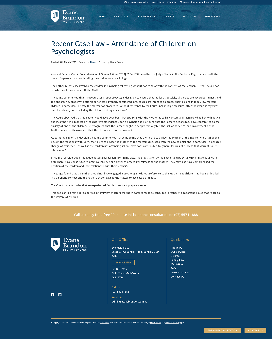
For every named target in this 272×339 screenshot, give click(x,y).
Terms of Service (172, 322)
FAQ (173, 268)
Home (102, 16)
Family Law (189, 16)
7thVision (105, 322)
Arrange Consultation (222, 330)
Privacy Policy (155, 322)
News (218, 2)
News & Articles (180, 272)
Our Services (145, 16)
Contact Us (255, 330)
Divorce (169, 16)
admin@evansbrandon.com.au (129, 301)
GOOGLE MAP (123, 262)
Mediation (211, 16)
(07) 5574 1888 (186, 214)
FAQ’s (209, 2)
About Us (119, 16)
